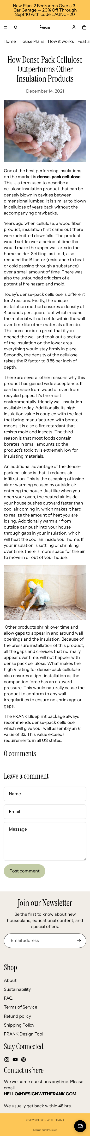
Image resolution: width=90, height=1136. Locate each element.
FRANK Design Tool (23, 1034)
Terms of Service (20, 1007)
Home (10, 41)
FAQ (8, 998)
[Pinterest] (23, 1059)
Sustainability (17, 989)
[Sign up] (79, 941)
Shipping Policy (19, 1025)
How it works (61, 41)
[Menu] (5, 27)
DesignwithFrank (50, 1120)
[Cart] (84, 27)
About (10, 980)
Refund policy (17, 1016)
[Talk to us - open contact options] (80, 1126)
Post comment (25, 871)
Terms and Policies (45, 1130)
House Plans (31, 41)
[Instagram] (7, 1059)
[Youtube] (15, 1059)
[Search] (16, 27)
